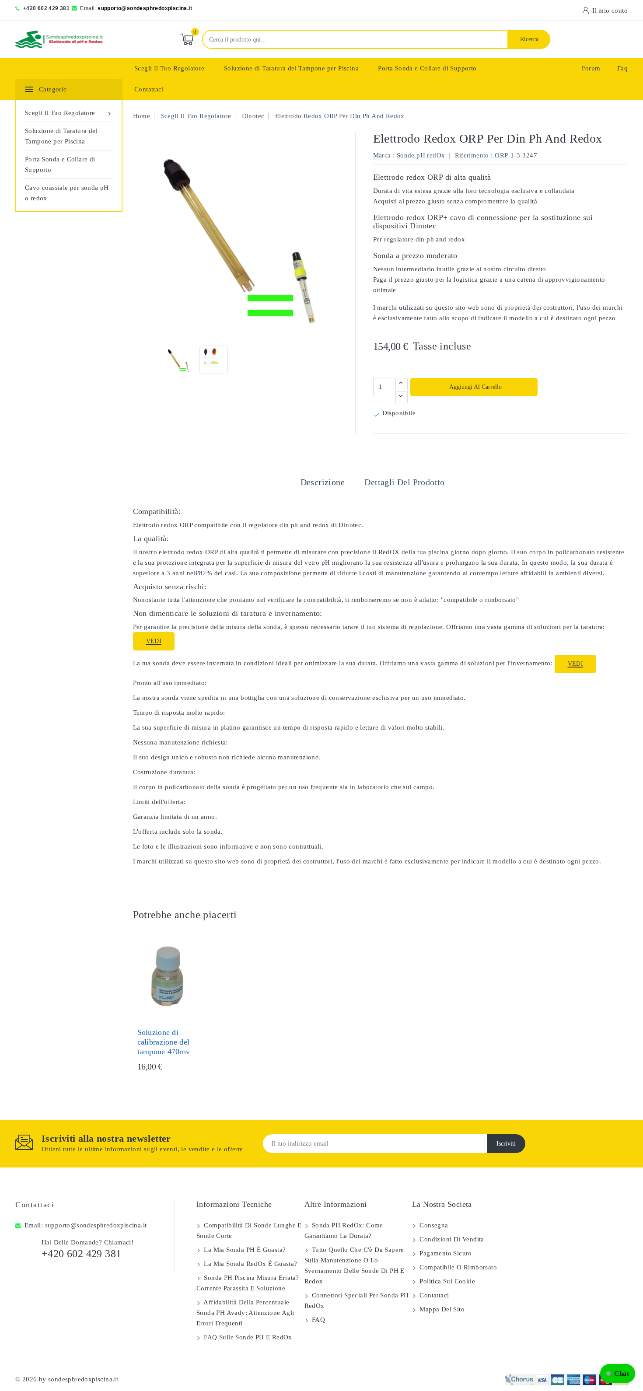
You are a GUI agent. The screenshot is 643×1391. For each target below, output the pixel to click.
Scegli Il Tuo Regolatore (169, 68)
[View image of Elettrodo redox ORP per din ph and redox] (178, 360)
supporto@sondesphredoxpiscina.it (145, 8)
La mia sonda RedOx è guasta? (249, 1263)
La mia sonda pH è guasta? (244, 1249)
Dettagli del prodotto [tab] (404, 482)
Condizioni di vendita (451, 1239)
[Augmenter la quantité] (401, 384)
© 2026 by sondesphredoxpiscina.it (66, 1379)
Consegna (433, 1225)
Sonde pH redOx (421, 155)
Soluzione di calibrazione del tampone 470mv (163, 1042)
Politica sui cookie (446, 1281)
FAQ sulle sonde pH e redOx (247, 1337)
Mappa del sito (441, 1309)
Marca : (384, 155)
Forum (591, 68)
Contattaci (149, 89)
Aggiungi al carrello (475, 387)
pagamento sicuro (445, 1253)
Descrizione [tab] (323, 482)
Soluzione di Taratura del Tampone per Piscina (291, 68)
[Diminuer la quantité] (401, 397)
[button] (617, 1373)
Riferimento (472, 155)
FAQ (317, 1319)
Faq (622, 68)
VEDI (154, 641)
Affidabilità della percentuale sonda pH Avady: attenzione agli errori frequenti (245, 1313)
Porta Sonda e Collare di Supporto (427, 68)
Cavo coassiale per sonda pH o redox (67, 193)
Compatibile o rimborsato (457, 1267)
